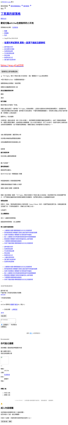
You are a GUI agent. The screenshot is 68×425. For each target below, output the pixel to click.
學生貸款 (7, 55)
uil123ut (3, 294)
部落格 (6, 33)
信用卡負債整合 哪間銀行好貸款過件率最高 (18, 234)
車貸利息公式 (8, 57)
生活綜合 (15, 27)
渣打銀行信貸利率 (10, 59)
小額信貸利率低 (9, 257)
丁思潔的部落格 (11, 13)
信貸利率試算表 (9, 261)
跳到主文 (3, 18)
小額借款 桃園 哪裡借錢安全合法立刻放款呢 (18, 230)
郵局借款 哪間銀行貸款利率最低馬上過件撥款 (18, 239)
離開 (10, 421)
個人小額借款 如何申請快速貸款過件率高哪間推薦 (20, 237)
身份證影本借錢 (9, 49)
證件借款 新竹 (8, 47)
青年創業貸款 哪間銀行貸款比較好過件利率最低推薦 (20, 232)
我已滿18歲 (4, 421)
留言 (16, 304)
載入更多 (3, 316)
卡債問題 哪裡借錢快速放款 (13, 241)
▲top (2, 312)
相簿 (5, 31)
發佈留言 (3, 326)
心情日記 (14, 309)
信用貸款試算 (8, 51)
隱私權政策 (44, 400)
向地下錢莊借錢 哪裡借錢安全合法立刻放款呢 (18, 243)
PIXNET (21, 400)
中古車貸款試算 (9, 53)
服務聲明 (51, 400)
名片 (5, 35)
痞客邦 (12, 304)
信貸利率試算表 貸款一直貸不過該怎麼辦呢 (24, 43)
